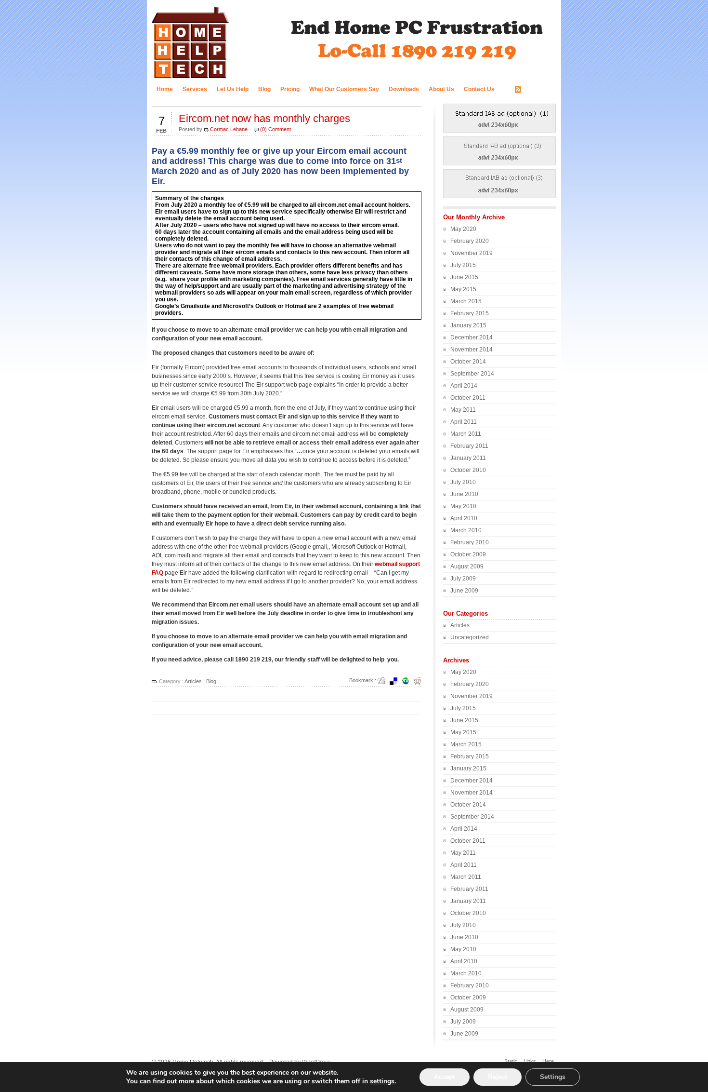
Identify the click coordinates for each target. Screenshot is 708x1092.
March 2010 (466, 530)
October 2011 (467, 397)
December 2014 (471, 337)
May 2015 (463, 289)
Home (165, 89)
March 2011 (465, 434)
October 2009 (468, 554)
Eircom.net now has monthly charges (264, 118)
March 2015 (466, 301)
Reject (497, 1076)
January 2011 (468, 458)
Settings (552, 1076)
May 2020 (463, 229)
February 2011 (469, 446)
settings (382, 1081)
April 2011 (463, 421)
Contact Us (479, 89)
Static (510, 1061)
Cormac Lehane (229, 129)
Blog (264, 89)
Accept (444, 1076)
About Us (441, 89)
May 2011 (463, 409)
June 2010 (464, 494)
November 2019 (471, 253)
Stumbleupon (408, 681)
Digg (384, 681)
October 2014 (468, 361)
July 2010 (463, 482)
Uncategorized (469, 637)
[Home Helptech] (190, 77)
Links (530, 1061)
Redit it (420, 681)
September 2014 (472, 373)
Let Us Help (233, 89)
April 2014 (463, 385)
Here (548, 1061)
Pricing (290, 89)
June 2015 (464, 277)
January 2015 (468, 325)
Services (195, 89)
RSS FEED (538, 89)
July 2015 (463, 265)
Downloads (404, 89)
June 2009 (464, 590)
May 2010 (463, 506)
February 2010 (469, 542)
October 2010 (468, 470)
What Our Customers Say (344, 89)
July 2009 (463, 578)
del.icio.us (396, 681)
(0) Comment (275, 129)
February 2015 (469, 313)
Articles (193, 681)
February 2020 (469, 241)
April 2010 (463, 518)
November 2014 (471, 349)
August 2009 (467, 566)
